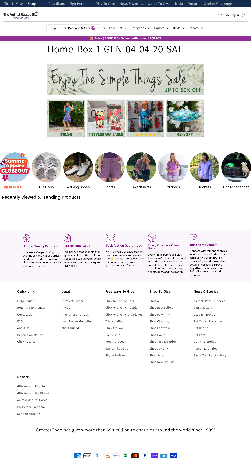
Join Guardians (53, 4)
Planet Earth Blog (205, 348)
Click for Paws (115, 328)
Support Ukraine (28, 414)
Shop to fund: (69, 28)
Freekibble (112, 335)
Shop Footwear (159, 328)
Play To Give (105, 4)
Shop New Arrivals (161, 362)
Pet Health (201, 328)
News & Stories (131, 4)
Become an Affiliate (30, 335)
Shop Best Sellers (161, 307)
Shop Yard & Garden (162, 341)
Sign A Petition (115, 355)
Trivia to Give (114, 321)
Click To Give (13, 4)
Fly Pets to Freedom (31, 407)
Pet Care (199, 335)
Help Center (25, 301)
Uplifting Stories (205, 341)
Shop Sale (156, 355)
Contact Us (24, 314)
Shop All (155, 301)
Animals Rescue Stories (209, 301)
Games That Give (116, 348)
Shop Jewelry (158, 348)
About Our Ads (71, 328)
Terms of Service (72, 301)
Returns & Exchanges (31, 307)
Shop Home (157, 335)
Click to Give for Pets (119, 301)
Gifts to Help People (31, 386)
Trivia (179, 4)
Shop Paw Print (159, 314)
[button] (220, 15)
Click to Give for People (121, 307)
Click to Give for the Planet (123, 314)
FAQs (20, 321)
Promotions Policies (75, 314)
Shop (32, 4)
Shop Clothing (159, 321)
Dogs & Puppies (204, 314)
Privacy (66, 307)
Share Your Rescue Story (210, 355)
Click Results (26, 341)
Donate (193, 4)
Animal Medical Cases (32, 400)
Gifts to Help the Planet (33, 393)
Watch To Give (159, 4)
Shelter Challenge (218, 4)
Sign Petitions (80, 4)
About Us (23, 328)
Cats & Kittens (203, 307)
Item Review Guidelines (77, 321)
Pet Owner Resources (208, 321)
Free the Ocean (115, 341)
